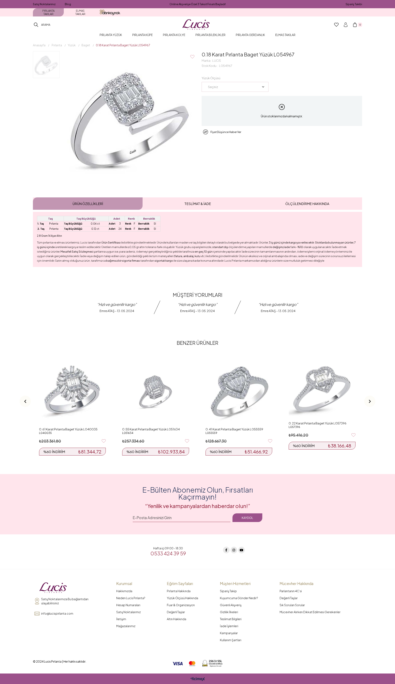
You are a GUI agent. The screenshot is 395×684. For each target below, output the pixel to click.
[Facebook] (226, 550)
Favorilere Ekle (104, 441)
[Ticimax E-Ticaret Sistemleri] (197, 679)
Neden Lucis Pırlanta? (130, 598)
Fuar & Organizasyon (181, 605)
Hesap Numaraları (128, 605)
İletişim (121, 619)
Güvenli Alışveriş (231, 605)
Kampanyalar (229, 633)
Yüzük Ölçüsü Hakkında (182, 598)
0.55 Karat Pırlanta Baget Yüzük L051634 (151, 429)
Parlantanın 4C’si (291, 591)
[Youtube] (241, 550)
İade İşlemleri (229, 626)
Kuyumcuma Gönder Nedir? (239, 598)
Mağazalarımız (125, 626)
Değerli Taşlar (176, 612)
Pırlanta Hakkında (179, 591)
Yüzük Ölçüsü (211, 78)
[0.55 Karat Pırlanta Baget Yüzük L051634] (155, 391)
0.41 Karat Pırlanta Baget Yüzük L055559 (234, 429)
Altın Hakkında (176, 619)
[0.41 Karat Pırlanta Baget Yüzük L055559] (239, 391)
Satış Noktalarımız (44, 4)
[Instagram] (234, 550)
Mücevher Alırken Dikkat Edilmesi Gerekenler (310, 612)
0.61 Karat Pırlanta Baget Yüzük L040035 (68, 429)
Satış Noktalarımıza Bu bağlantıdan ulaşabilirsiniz (64, 601)
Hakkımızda (124, 591)
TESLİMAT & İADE (197, 204)
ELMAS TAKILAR (80, 12)
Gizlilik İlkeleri (229, 612)
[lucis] (53, 588)
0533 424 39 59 (168, 553)
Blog (68, 4)
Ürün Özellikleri (87, 204)
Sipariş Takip (228, 591)
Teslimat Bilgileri (231, 619)
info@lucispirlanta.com (57, 613)
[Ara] (36, 25)
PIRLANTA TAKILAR (48, 12)
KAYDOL (247, 518)
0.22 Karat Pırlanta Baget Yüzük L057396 (317, 423)
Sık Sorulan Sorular (292, 605)
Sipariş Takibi (354, 4)
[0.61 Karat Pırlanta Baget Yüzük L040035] (72, 391)
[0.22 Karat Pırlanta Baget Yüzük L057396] (322, 388)
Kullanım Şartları (230, 640)
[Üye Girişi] (346, 25)
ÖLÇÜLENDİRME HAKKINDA (307, 204)
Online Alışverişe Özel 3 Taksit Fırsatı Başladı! (198, 4)
